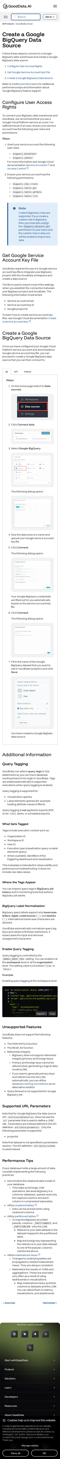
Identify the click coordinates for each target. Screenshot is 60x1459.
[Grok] (45, 1334)
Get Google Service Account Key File (28, 72)
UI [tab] (7, 371)
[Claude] (24, 1334)
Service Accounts (36, 165)
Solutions (10, 1378)
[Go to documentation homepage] (17, 6)
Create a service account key (29, 319)
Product (9, 1369)
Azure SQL (10, 1302)
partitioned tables (25, 1216)
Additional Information (25, 83)
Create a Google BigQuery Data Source (30, 78)
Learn (8, 1387)
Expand (40, 1013)
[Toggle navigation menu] (6, 16)
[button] (19, 107)
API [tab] (16, 371)
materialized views (26, 1255)
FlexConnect (49, 1302)
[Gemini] (35, 1334)
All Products (8, 23)
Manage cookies (30, 1445)
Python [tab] (27, 371)
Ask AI (48, 16)
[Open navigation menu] (55, 6)
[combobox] (26, 17)
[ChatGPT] (14, 1334)
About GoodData (14, 1414)
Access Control (16, 168)
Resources (11, 1405)
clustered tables (24, 1205)
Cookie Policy (9, 1437)
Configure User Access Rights (24, 66)
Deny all (15, 1453)
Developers (11, 1396)
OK (44, 1453)
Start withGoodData (16, 1360)
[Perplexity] (30, 1347)
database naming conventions (30, 1083)
